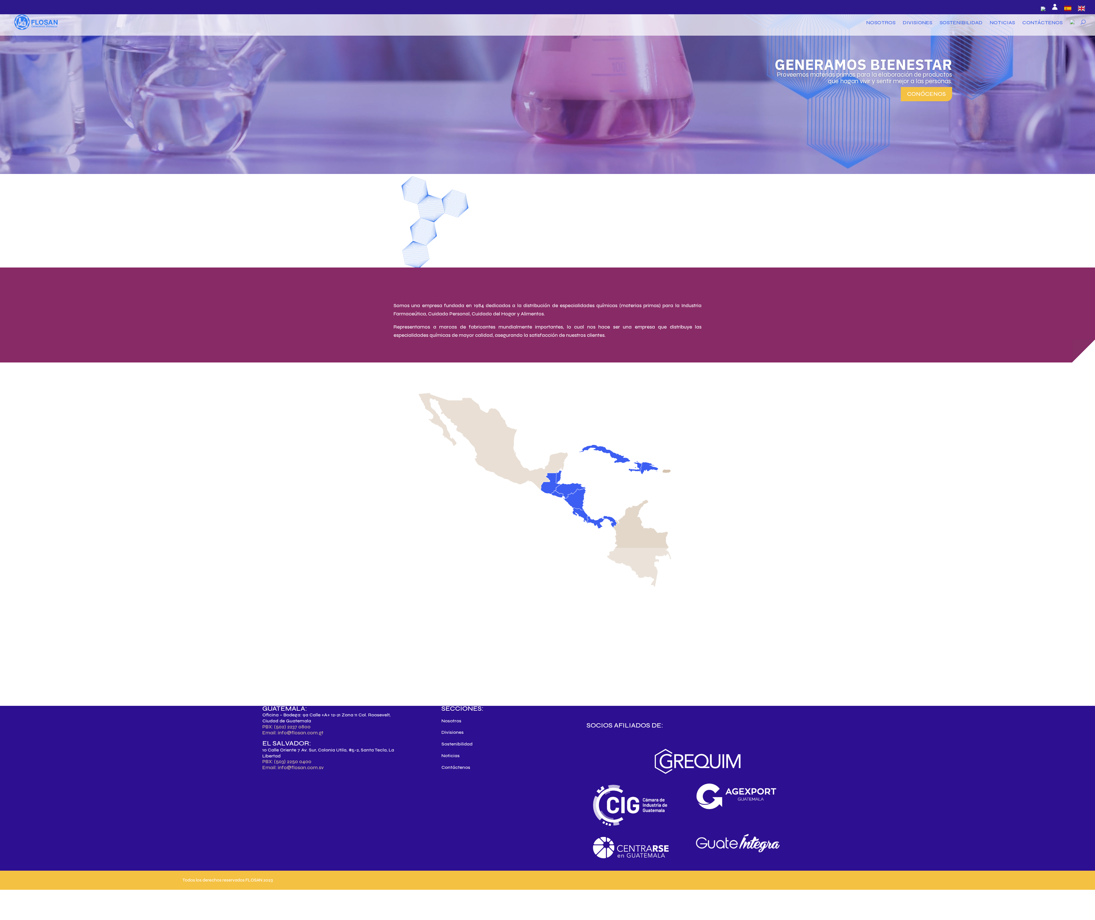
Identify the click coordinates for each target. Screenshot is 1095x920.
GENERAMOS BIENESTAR (863, 64)
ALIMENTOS (442, 257)
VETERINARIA (547, 257)
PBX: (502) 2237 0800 (286, 727)
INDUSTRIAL (653, 257)
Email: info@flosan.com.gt (292, 733)
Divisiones (917, 23)
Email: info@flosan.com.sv (293, 768)
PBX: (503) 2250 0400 (286, 762)
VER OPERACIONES (427, 482)
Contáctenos (1042, 23)
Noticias (1002, 23)
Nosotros (880, 23)
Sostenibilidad (961, 23)
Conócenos (926, 94)
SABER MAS (578, 671)
